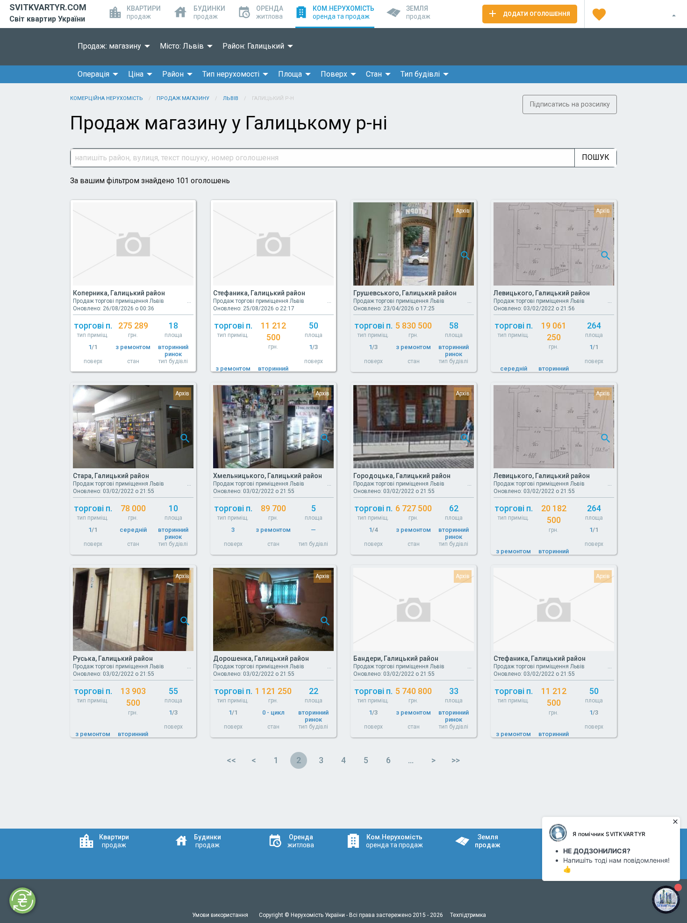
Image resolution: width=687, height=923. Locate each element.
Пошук (595, 157)
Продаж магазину (183, 98)
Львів (230, 98)
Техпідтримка (468, 915)
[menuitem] (111, 46)
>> (455, 760)
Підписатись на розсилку (570, 104)
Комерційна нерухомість (106, 98)
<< (231, 760)
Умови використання (221, 915)
